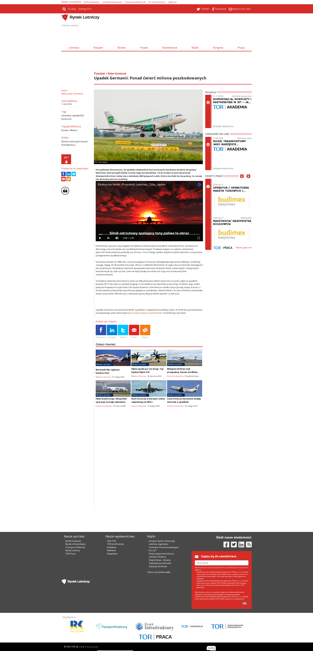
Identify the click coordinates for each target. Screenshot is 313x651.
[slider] (149, 234)
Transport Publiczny (75, 547)
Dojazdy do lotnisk (158, 566)
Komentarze (169, 47)
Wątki (195, 47)
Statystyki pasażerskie (160, 563)
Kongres (218, 47)
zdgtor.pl (172, 2)
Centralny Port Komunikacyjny (164, 547)
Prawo (144, 47)
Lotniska (73, 47)
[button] (242, 181)
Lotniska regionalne (158, 544)
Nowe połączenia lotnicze (161, 553)
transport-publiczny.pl (135, 2)
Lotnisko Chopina (157, 556)
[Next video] (108, 238)
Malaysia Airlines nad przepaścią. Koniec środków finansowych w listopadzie (182, 372)
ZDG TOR (111, 540)
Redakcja (111, 547)
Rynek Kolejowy (73, 540)
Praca (241, 47)
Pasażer (98, 47)
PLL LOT (152, 550)
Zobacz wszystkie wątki (158, 572)
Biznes (122, 47)
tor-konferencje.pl (157, 2)
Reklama (111, 550)
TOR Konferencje (115, 544)
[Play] (100, 238)
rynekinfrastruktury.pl (112, 2)
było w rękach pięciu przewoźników (144, 312)
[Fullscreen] (198, 238)
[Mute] (117, 238)
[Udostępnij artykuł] (68, 174)
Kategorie (84, 9)
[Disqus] (149, 467)
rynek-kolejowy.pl (91, 2)
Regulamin (112, 553)
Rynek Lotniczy (72, 550)
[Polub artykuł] (63, 174)
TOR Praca (70, 553)
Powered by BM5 (92, 647)
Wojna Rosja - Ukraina (160, 560)
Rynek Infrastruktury (75, 544)
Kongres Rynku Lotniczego (162, 540)
